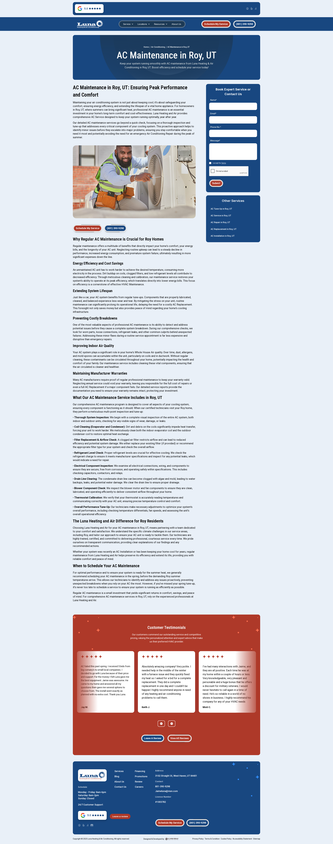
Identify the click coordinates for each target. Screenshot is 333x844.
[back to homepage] (90, 24)
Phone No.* (215, 127)
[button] (128, 24)
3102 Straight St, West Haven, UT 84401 (176, 775)
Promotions (141, 776)
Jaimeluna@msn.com (166, 791)
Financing (140, 771)
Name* (213, 100)
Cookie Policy (226, 839)
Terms (223, 163)
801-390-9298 (162, 786)
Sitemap (256, 839)
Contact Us (120, 786)
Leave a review (120, 816)
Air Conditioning (158, 47)
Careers (139, 786)
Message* (215, 140)
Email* (213, 113)
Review (138, 781)
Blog (116, 776)
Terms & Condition (212, 839)
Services (119, 771)
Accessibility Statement (242, 839)
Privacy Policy (198, 839)
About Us (176, 24)
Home (146, 47)
